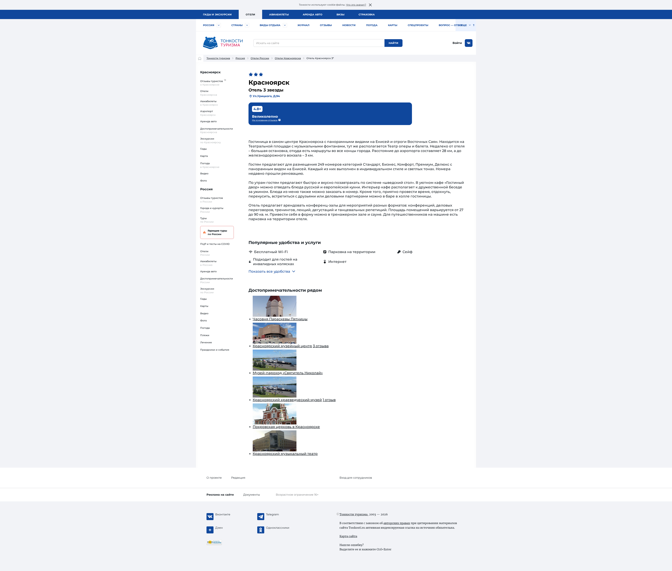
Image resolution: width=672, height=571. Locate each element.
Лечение (206, 342)
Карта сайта (348, 536)
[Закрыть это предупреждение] (370, 5)
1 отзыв (329, 400)
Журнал (303, 25)
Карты (392, 25)
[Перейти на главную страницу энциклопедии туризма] (223, 43)
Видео (204, 173)
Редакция (238, 477)
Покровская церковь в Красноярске (286, 427)
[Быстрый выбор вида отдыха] (285, 25)
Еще (464, 25)
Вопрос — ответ (451, 25)
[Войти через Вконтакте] (468, 43)
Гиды (203, 148)
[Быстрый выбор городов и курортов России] (219, 25)
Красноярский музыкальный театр (285, 454)
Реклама (220, 494)
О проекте (214, 477)
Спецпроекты (418, 25)
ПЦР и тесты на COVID (215, 244)
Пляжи (204, 335)
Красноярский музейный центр (282, 346)
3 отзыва (321, 346)
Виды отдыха (270, 25)
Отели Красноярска (288, 58)
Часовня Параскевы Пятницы (280, 319)
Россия (208, 25)
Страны (237, 25)
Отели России (260, 58)
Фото (203, 180)
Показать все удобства (269, 271)
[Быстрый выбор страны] (247, 25)
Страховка (367, 14)
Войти (457, 43)
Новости (349, 25)
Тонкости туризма (218, 58)
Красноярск (210, 72)
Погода (371, 25)
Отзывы (326, 25)
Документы (251, 494)
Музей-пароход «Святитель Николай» (288, 373)
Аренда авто (313, 14)
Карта (204, 156)
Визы (341, 14)
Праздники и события (214, 349)
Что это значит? (356, 4)
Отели (250, 14)
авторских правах (396, 523)
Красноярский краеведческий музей (287, 400)
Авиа (279, 14)
